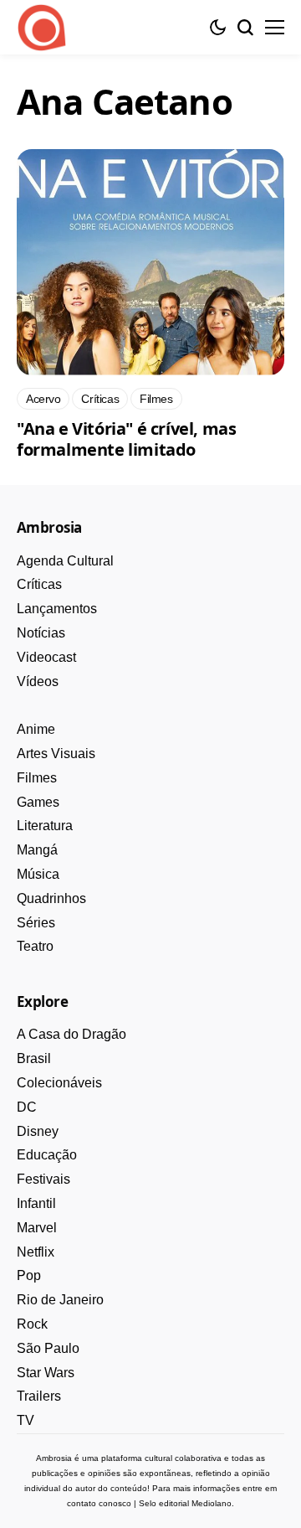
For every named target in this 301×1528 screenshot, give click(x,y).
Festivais (43, 1179)
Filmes (37, 778)
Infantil (36, 1203)
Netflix (35, 1252)
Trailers (39, 1396)
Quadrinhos (51, 898)
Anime (36, 729)
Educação (47, 1155)
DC (27, 1107)
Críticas (39, 584)
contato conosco (99, 1503)
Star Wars (45, 1372)
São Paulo (48, 1348)
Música (38, 874)
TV (25, 1420)
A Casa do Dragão (71, 1034)
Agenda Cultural (65, 561)
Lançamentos (57, 608)
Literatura (45, 825)
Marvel (37, 1228)
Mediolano (211, 1503)
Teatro (35, 946)
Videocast (46, 657)
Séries (36, 923)
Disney (38, 1131)
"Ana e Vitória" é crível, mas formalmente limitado (126, 439)
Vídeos (38, 681)
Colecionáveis (59, 1083)
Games (38, 802)
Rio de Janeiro (60, 1300)
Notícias (41, 633)
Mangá (37, 850)
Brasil (34, 1058)
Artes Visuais (56, 753)
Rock (32, 1324)
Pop (29, 1275)
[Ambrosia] (42, 28)
